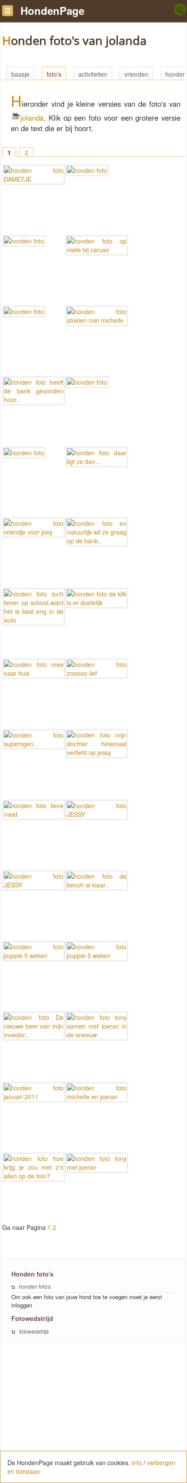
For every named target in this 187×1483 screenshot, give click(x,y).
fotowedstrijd (34, 1331)
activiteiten (92, 74)
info (137, 1462)
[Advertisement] (93, 1417)
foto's (54, 74)
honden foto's (35, 1286)
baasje (20, 74)
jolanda (31, 117)
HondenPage (52, 10)
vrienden (136, 74)
